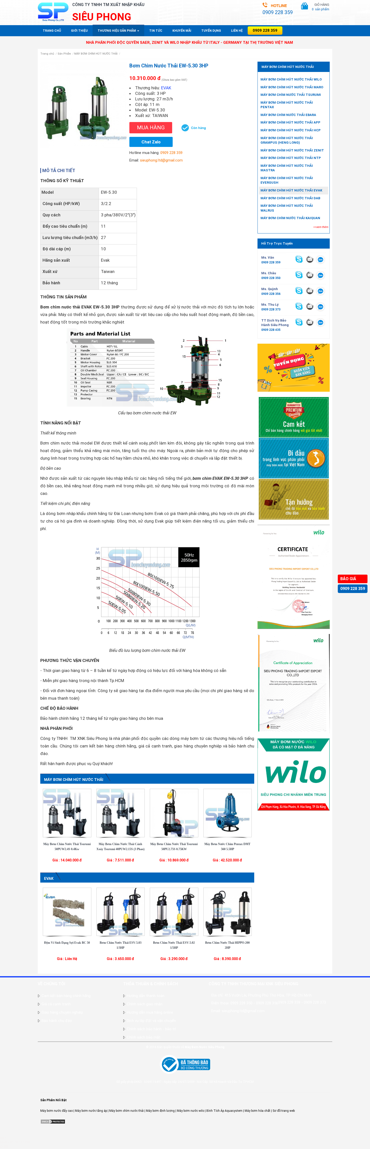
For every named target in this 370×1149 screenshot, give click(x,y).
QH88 (4, 1146)
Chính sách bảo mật (143, 1037)
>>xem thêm (320, 227)
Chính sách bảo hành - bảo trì (151, 1029)
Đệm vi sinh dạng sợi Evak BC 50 (67, 942)
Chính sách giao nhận (144, 1004)
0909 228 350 (270, 278)
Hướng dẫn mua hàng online (150, 1012)
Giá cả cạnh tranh (56, 1004)
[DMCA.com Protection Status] (52, 1121)
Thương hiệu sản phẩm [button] (117, 30)
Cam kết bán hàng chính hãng (66, 996)
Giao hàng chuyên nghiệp (62, 1012)
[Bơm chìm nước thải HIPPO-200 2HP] (228, 911)
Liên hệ (237, 30)
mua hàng (151, 128)
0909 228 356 (270, 294)
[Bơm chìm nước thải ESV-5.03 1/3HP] (121, 911)
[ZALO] (320, 260)
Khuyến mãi (181, 30)
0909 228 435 (270, 330)
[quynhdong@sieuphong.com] (310, 290)
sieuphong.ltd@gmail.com (161, 160)
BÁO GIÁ (348, 578)
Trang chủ (52, 30)
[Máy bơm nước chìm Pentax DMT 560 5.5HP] (228, 812)
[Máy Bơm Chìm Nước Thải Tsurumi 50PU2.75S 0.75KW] (174, 812)
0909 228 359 (352, 588)
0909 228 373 (270, 309)
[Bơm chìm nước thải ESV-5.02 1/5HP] (174, 911)
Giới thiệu (79, 30)
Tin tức (155, 30)
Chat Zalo (151, 141)
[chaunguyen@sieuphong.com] (310, 274)
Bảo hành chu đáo (57, 1020)
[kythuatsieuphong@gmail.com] (310, 322)
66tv (3, 1137)
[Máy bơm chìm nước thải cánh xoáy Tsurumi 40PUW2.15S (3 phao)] (121, 812)
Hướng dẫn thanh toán (145, 996)
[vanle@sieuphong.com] (310, 259)
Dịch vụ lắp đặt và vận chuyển (151, 1020)
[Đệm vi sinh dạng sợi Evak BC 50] (67, 911)
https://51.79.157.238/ (15, 1142)
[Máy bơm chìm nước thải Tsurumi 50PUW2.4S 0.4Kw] (67, 812)
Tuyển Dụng (211, 30)
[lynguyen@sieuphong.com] (310, 306)
